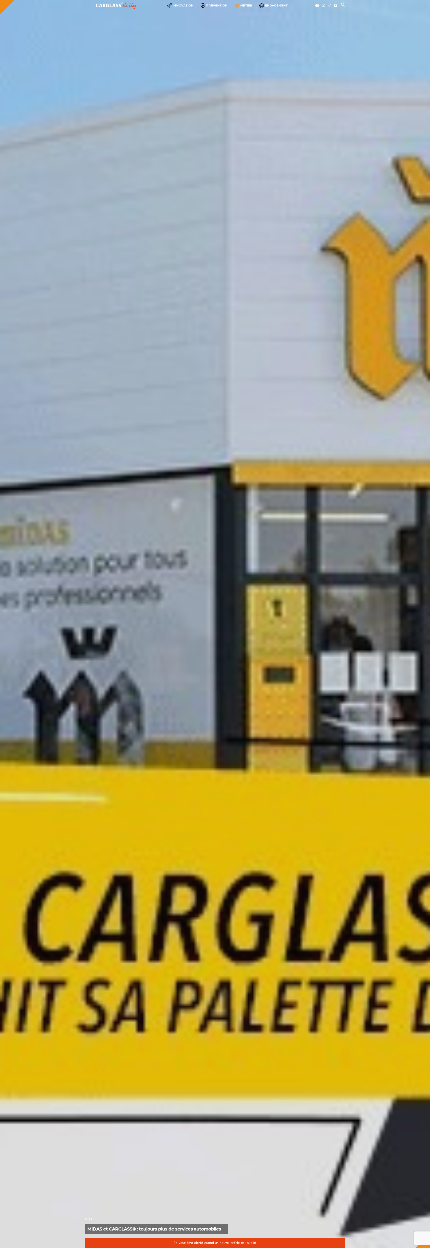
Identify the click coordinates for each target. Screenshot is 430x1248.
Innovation (183, 5)
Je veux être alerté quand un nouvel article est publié (215, 1243)
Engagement (276, 5)
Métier (246, 5)
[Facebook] (317, 5)
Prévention (217, 5)
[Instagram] (329, 5)
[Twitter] (323, 5)
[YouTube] (335, 5)
